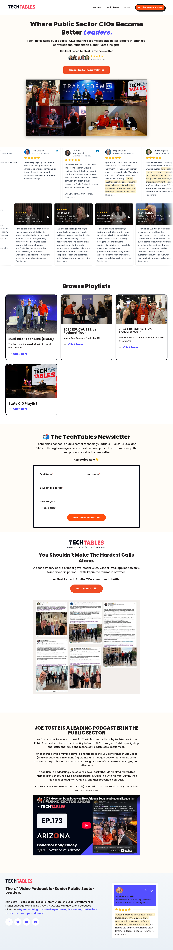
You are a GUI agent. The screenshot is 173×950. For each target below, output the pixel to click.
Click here (20, 354)
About (127, 7)
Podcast (97, 7)
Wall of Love (113, 7)
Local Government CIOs (150, 7)
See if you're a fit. (86, 588)
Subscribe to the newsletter (86, 70)
